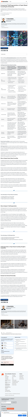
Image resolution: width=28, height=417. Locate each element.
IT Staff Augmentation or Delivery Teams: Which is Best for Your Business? (21, 348)
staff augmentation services (11, 57)
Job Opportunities (21, 375)
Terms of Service (10, 393)
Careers (20, 373)
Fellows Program (14, 383)
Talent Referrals (21, 376)
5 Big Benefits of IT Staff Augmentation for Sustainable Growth (21, 340)
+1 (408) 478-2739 (4, 410)
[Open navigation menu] (26, 1)
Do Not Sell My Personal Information (16, 393)
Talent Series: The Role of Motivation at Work (21, 345)
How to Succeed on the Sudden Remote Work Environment (21, 344)
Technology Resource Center (15, 381)
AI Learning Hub (14, 376)
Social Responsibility (7, 390)
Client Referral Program (15, 382)
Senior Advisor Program (8, 391)
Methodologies (7, 376)
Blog (12, 377)
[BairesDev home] (4, 1)
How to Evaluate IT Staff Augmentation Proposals (20, 342)
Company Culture (21, 377)
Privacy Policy (9, 404)
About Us (6, 375)
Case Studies (13, 375)
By (10, 18)
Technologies (6, 377)
